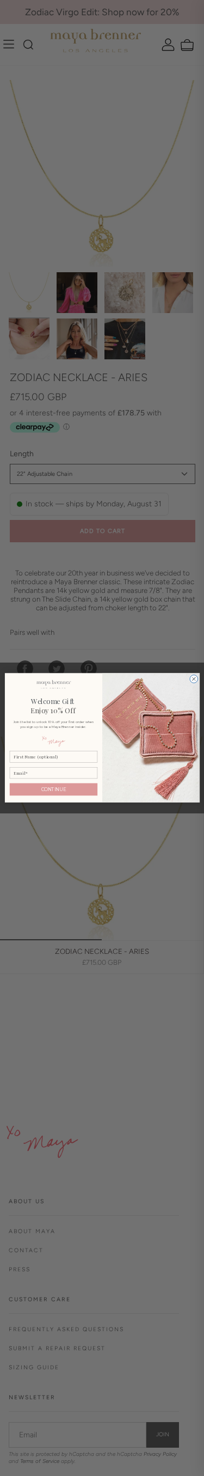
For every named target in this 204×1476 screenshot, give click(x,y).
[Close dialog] (193, 679)
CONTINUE (53, 789)
